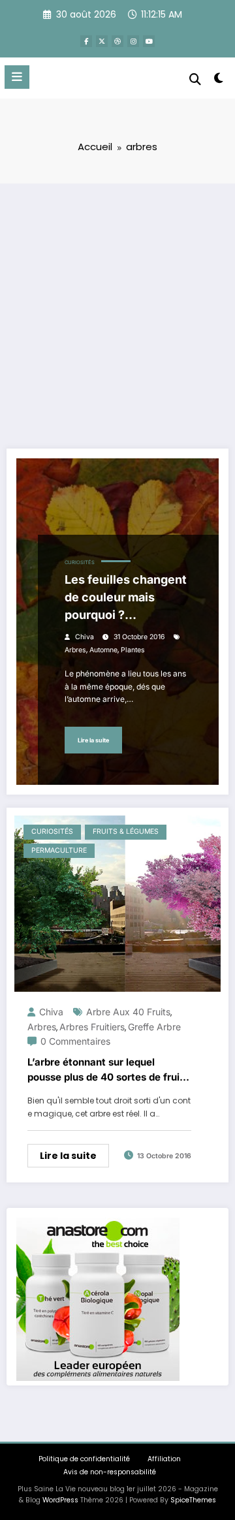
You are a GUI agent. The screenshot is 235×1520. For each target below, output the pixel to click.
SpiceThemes (193, 1500)
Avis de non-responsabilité (109, 1472)
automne (103, 650)
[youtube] (149, 41)
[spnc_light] (219, 80)
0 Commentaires (75, 1041)
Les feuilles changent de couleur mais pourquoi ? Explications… (126, 598)
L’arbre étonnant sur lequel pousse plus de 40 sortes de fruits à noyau (108, 1070)
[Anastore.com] (98, 1298)
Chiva (84, 637)
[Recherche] (195, 79)
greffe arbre (154, 1026)
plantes (133, 650)
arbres (75, 650)
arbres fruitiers (92, 1026)
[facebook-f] (86, 41)
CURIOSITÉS (80, 562)
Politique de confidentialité (84, 1459)
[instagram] (133, 41)
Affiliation (164, 1459)
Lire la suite (93, 740)
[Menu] (17, 77)
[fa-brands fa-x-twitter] (102, 41)
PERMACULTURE (59, 850)
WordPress (60, 1500)
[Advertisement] (117, 307)
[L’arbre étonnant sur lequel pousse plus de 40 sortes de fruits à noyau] (117, 902)
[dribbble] (117, 41)
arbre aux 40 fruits (128, 1011)
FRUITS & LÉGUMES (126, 831)
